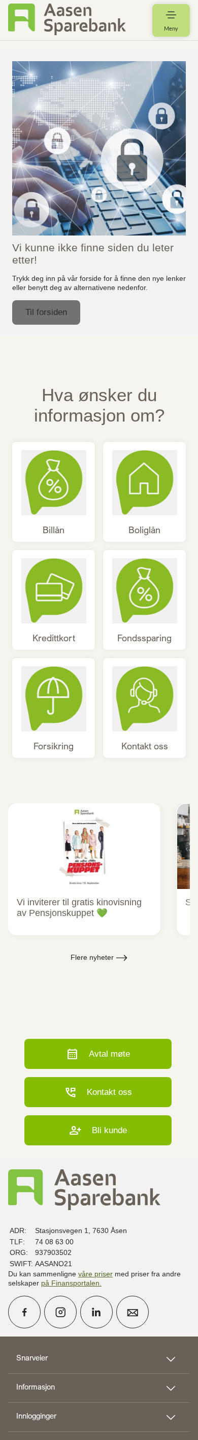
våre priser (95, 1274)
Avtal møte (98, 1054)
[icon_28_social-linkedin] (96, 1312)
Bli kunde (98, 1130)
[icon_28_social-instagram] (60, 1312)
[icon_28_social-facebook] (24, 1312)
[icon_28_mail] (132, 1312)
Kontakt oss (98, 1092)
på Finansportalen (70, 1283)
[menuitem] (67, 20)
